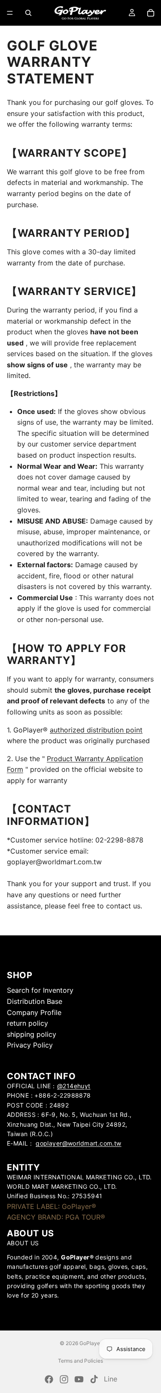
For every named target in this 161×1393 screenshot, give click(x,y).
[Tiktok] (94, 1379)
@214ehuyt (74, 1085)
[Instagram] (64, 1379)
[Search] (28, 12)
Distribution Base (34, 1001)
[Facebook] (49, 1379)
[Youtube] (79, 1379)
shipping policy (31, 1034)
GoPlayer (90, 1343)
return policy (27, 1023)
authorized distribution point (96, 730)
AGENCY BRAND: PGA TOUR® (56, 1217)
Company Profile (34, 1012)
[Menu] (10, 13)
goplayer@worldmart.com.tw (79, 1143)
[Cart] (150, 12)
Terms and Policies (80, 1360)
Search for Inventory (40, 990)
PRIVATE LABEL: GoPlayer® (51, 1206)
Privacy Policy (30, 1045)
